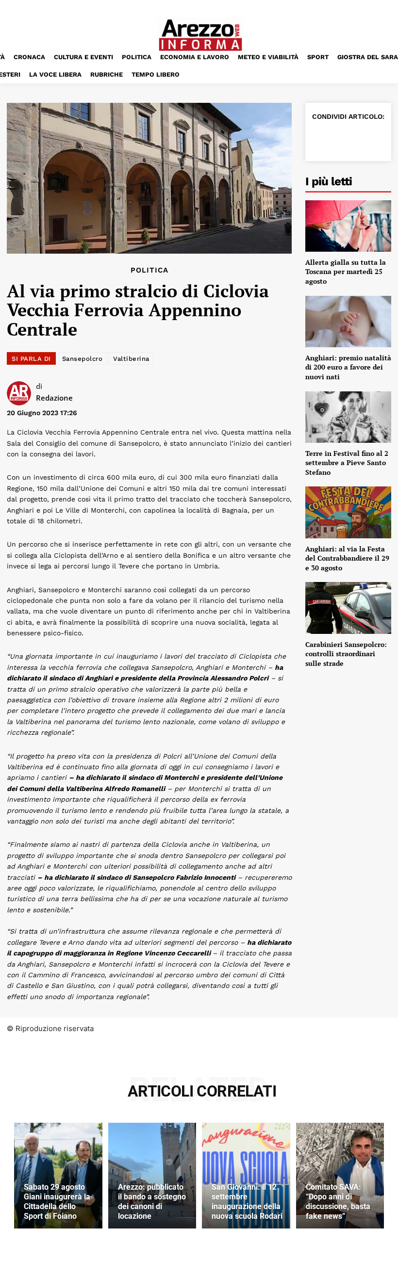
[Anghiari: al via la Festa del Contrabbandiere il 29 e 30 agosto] (348, 512)
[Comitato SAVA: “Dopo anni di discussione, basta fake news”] (340, 1175)
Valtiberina (131, 358)
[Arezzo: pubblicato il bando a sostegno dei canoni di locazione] (152, 1175)
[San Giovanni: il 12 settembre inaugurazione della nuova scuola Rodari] (246, 1175)
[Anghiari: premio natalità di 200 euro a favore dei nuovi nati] (348, 321)
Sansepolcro (82, 358)
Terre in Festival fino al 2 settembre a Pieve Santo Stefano (346, 463)
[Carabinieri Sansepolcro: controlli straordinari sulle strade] (348, 607)
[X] (344, 138)
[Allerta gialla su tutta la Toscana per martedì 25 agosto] (348, 226)
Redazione (54, 398)
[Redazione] (21, 393)
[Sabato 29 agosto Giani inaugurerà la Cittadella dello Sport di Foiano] (58, 1175)
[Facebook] (322, 138)
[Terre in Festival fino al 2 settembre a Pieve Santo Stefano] (348, 417)
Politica (149, 270)
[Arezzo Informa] (200, 35)
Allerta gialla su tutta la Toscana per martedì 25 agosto (345, 272)
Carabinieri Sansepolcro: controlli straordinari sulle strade (346, 654)
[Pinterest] (366, 138)
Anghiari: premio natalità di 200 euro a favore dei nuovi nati (348, 367)
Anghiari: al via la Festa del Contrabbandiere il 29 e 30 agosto (347, 558)
